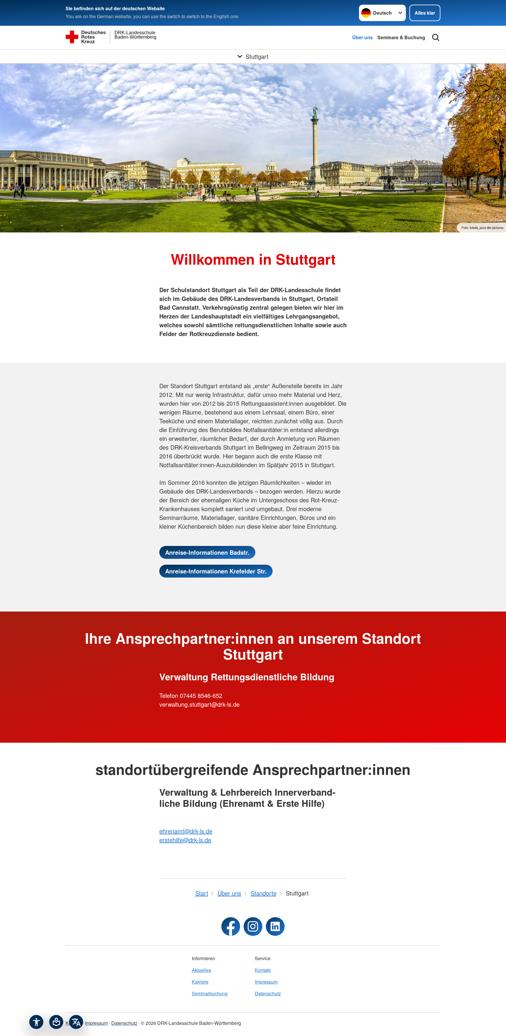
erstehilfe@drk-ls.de (185, 839)
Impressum (266, 981)
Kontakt (263, 970)
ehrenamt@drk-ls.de (185, 831)
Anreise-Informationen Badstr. (207, 552)
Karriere (200, 981)
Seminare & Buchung (401, 37)
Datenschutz (268, 993)
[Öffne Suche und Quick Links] (435, 37)
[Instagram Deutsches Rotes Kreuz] (253, 926)
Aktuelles (201, 970)
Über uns (362, 37)
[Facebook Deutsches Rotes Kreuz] (230, 926)
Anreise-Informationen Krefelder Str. (216, 571)
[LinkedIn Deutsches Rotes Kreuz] (275, 926)
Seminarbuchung (210, 993)
